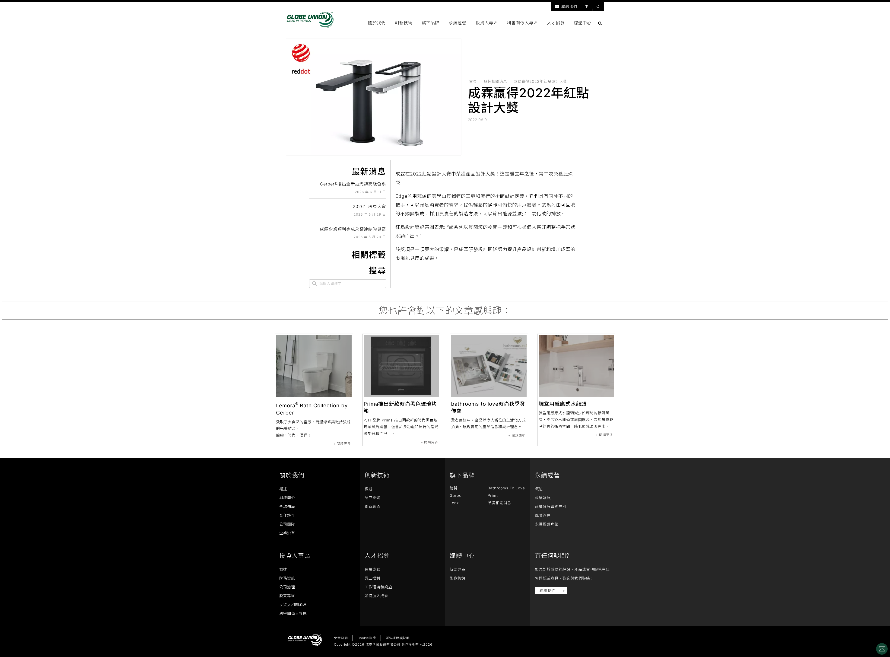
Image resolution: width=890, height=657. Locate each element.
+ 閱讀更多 (342, 444)
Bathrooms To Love (506, 488)
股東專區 (287, 595)
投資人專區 (487, 22)
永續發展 (543, 497)
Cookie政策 (366, 638)
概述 (283, 489)
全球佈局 (287, 506)
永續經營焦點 (547, 524)
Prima (493, 495)
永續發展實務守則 (550, 506)
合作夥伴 (287, 515)
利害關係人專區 (522, 22)
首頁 (473, 81)
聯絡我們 (569, 6)
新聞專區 (457, 569)
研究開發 (372, 497)
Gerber (456, 495)
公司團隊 (287, 524)
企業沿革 (287, 533)
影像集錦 (457, 578)
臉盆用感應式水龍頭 (563, 404)
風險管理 (543, 515)
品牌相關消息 (495, 81)
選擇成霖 (372, 569)
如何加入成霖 (376, 595)
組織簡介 (287, 497)
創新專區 (372, 506)
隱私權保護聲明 (397, 638)
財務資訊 (287, 578)
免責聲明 (341, 638)
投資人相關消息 (293, 604)
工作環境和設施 (378, 587)
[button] (600, 23)
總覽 (454, 488)
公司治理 (287, 587)
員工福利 (372, 578)
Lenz (454, 503)
